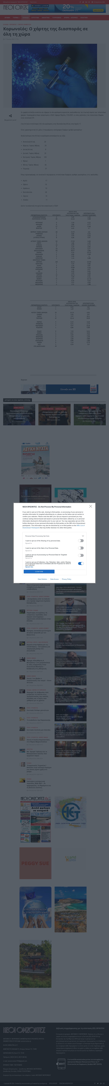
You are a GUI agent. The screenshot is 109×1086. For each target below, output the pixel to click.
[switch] (81, 540)
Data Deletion (42, 579)
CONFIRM (39, 571)
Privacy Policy (66, 579)
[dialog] (54, 543)
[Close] (91, 507)
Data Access (54, 579)
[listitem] (54, 536)
